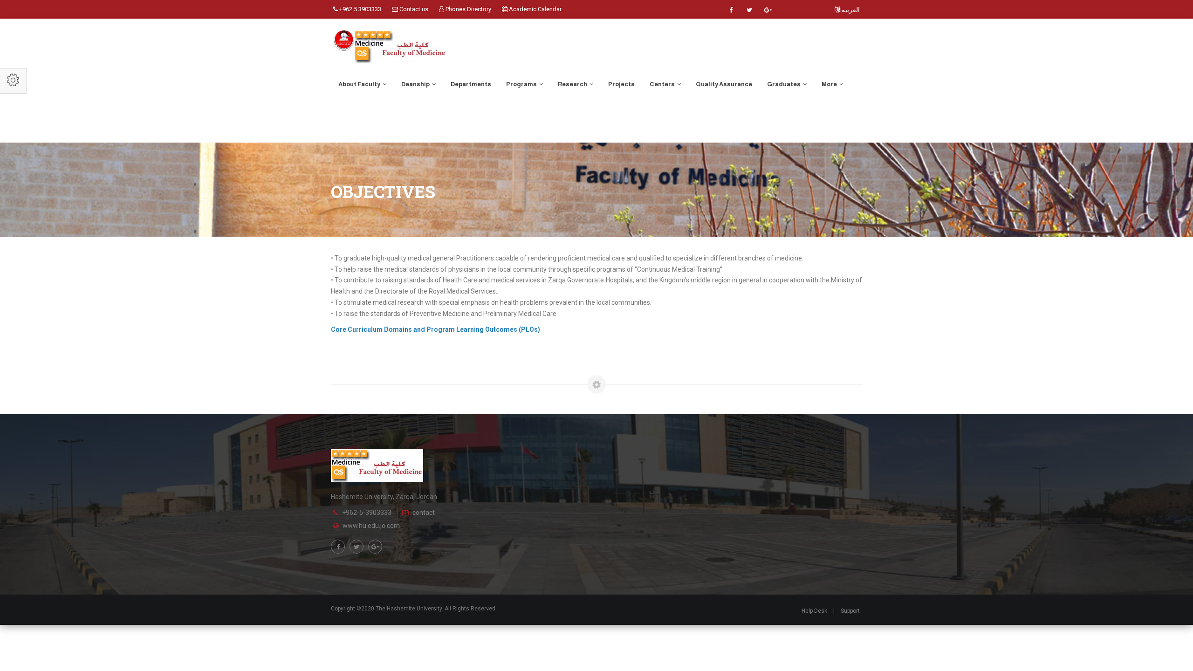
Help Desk (814, 611)
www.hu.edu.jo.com (371, 525)
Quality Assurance (724, 84)
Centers (663, 84)
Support (850, 611)
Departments (471, 84)
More (830, 84)
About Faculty (359, 84)
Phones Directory (467, 9)
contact (423, 512)
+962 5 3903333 (359, 9)
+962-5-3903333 (366, 512)
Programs (522, 84)
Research (573, 84)
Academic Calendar (534, 9)
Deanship (416, 84)
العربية (850, 10)
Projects (621, 84)
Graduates (784, 84)
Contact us (413, 9)
